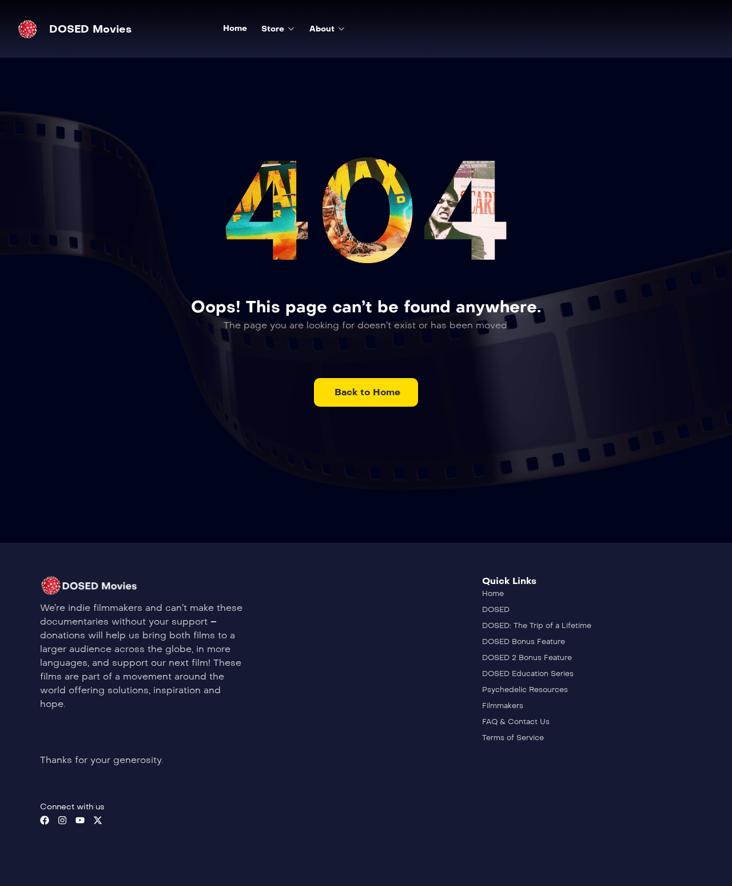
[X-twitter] (97, 820)
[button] (366, 392)
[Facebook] (44, 820)
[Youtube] (80, 820)
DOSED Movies (90, 29)
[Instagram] (62, 820)
